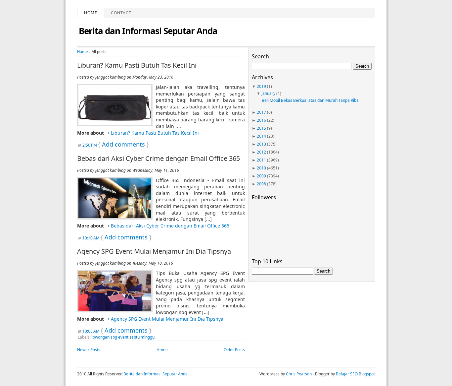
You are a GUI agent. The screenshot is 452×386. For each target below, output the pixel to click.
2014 (261, 136)
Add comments (123, 144)
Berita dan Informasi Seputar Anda (148, 31)
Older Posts (234, 350)
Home (90, 13)
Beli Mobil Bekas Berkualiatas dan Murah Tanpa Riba (310, 100)
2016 (261, 120)
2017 (261, 112)
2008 (261, 184)
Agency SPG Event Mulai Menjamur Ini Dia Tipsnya (154, 251)
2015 (261, 128)
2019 (261, 86)
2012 (261, 152)
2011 (261, 160)
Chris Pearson (299, 374)
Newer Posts (88, 350)
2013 (261, 144)
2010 (261, 168)
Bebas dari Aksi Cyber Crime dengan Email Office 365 (158, 158)
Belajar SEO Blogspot (355, 374)
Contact (121, 13)
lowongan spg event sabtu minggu (123, 337)
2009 (261, 176)
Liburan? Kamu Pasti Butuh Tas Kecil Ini (137, 65)
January (268, 93)
